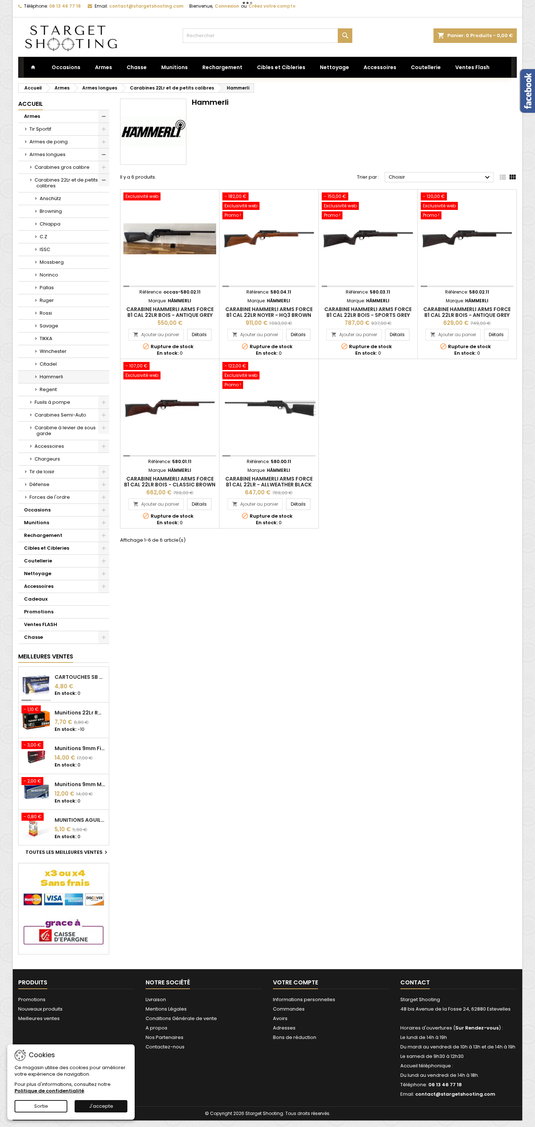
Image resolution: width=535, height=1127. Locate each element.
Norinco (49, 274)
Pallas (47, 287)
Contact (415, 982)
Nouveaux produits (40, 1008)
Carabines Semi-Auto (60, 414)
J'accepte (101, 1106)
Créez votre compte (272, 6)
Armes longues (47, 154)
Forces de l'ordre (49, 497)
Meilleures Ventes (45, 656)
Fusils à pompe (52, 402)
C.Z (43, 236)
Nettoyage (37, 573)
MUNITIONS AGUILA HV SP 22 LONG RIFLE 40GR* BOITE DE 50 (80, 820)
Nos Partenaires (164, 1037)
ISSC (45, 249)
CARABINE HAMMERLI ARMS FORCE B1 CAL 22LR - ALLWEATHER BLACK (269, 481)
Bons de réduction (294, 1037)
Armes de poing (48, 141)
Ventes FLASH (40, 624)
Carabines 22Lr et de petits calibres (66, 182)
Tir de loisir (42, 471)
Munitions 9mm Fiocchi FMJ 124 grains (80, 748)
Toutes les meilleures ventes (67, 852)
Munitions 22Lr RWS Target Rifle (80, 713)
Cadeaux (36, 599)
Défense (39, 484)
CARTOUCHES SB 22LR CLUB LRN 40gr (80, 677)
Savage (49, 325)
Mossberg (52, 262)
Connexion (227, 6)
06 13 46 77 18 (65, 6)
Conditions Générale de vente (181, 1018)
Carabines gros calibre (62, 167)
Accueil (30, 104)
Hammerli (51, 376)
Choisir (440, 177)
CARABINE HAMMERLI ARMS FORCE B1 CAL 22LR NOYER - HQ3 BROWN (269, 312)
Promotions (39, 611)
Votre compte (295, 982)
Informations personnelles (304, 999)
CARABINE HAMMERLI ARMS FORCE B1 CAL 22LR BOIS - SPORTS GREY (368, 312)
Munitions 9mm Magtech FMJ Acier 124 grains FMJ (80, 784)
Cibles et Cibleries (46, 548)
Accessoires (49, 446)
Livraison (156, 999)
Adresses (284, 1027)
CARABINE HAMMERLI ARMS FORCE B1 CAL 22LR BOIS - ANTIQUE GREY (467, 312)
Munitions (36, 522)
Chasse (33, 637)
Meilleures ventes (39, 1018)
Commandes (289, 1008)
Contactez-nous (165, 1046)
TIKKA (46, 338)
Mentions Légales (166, 1008)
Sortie (41, 1106)
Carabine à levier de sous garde (65, 430)
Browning (51, 211)
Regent (48, 389)
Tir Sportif (40, 129)
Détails (201, 334)
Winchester (53, 351)
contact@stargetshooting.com (146, 6)
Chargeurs (47, 458)
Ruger (47, 300)
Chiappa (50, 223)
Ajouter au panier (156, 334)
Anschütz (50, 198)
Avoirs (280, 1018)
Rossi (46, 313)
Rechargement (43, 535)
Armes (32, 116)
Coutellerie (38, 560)
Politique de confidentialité (49, 1090)
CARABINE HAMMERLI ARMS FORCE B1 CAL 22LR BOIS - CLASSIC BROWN (169, 481)
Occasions (37, 509)
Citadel (48, 364)
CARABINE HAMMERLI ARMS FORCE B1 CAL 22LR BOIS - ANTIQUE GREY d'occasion (170, 315)
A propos (156, 1027)
